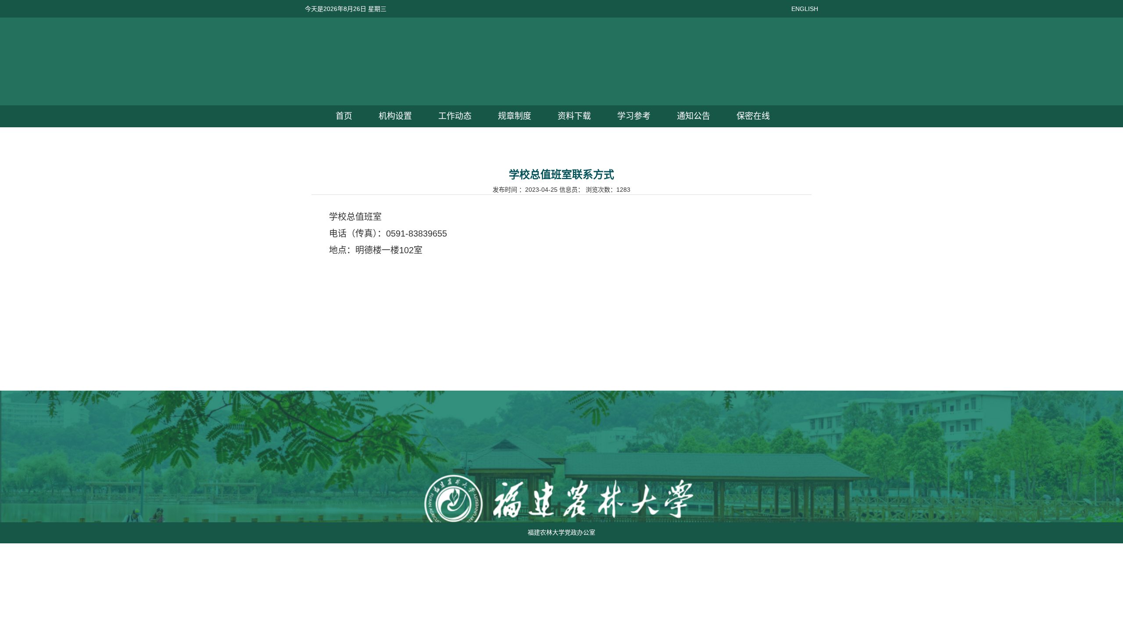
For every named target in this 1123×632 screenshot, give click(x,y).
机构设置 (395, 116)
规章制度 (514, 116)
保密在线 (753, 116)
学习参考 (634, 116)
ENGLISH (804, 8)
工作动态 (455, 116)
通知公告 (693, 116)
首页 (344, 116)
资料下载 (574, 116)
